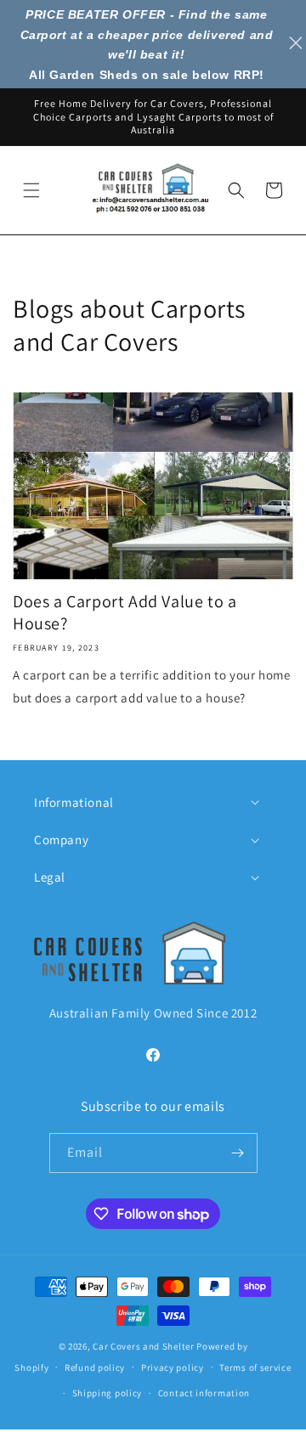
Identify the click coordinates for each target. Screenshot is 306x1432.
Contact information (204, 1393)
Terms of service (255, 1367)
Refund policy (95, 1367)
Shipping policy (107, 1393)
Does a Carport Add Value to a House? (124, 612)
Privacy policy (172, 1367)
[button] (31, 190)
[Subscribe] (238, 1153)
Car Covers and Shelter (143, 1346)
